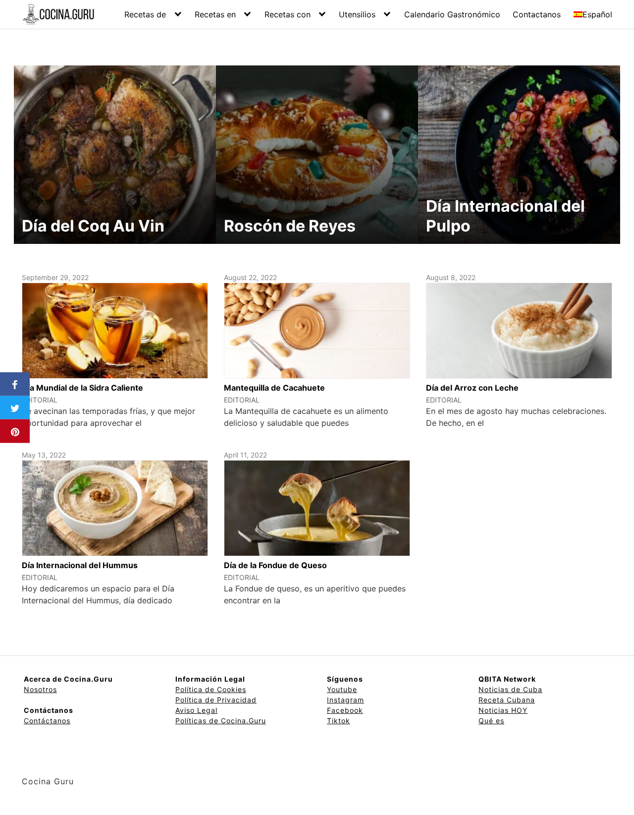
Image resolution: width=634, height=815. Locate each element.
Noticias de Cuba (510, 689)
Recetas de (145, 14)
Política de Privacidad (216, 700)
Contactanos (537, 14)
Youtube (342, 689)
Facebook (345, 710)
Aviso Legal (196, 710)
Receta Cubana (506, 700)
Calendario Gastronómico (452, 14)
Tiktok (338, 720)
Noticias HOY (503, 710)
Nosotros (40, 689)
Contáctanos (47, 720)
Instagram (345, 700)
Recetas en (215, 14)
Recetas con (287, 14)
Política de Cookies (210, 689)
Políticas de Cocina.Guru (220, 720)
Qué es (491, 720)
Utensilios (357, 14)
